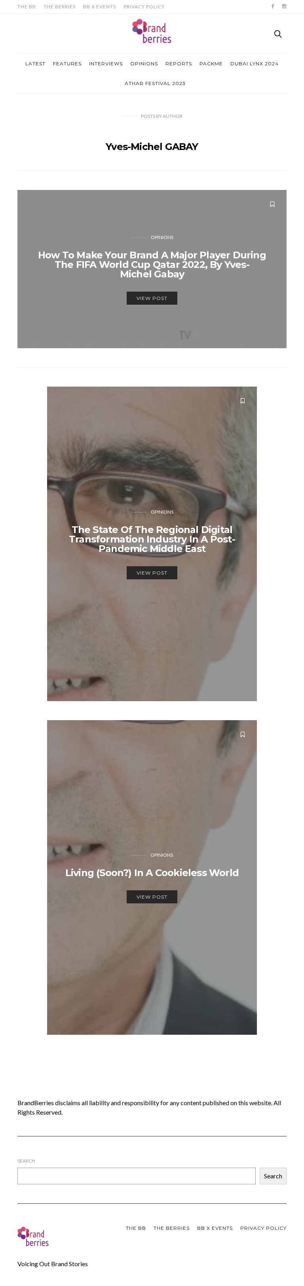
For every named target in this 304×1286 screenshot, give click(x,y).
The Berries (60, 6)
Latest (35, 63)
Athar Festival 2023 (155, 83)
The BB (26, 6)
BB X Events (99, 6)
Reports (178, 63)
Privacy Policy (144, 6)
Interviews (106, 63)
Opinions (144, 63)
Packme (211, 63)
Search (26, 1161)
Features (67, 63)
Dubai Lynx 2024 (254, 63)
